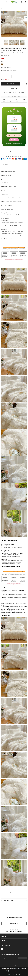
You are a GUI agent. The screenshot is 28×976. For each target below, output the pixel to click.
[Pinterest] (14, 496)
